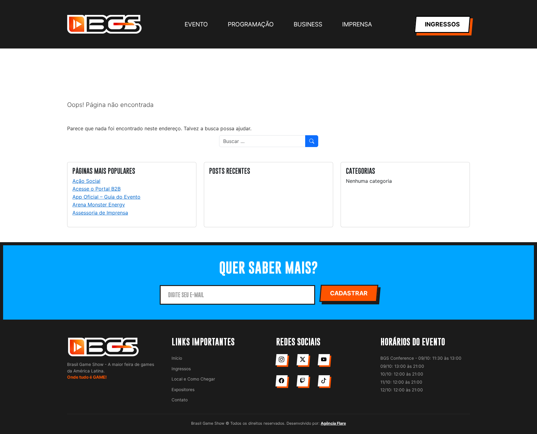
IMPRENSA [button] (357, 24)
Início (177, 358)
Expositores (183, 389)
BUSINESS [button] (308, 24)
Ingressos (181, 368)
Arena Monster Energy (98, 204)
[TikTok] (324, 380)
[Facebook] (281, 380)
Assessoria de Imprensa (100, 213)
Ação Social (86, 181)
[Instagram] (281, 359)
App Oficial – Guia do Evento (106, 197)
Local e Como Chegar (193, 378)
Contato (180, 399)
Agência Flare (333, 423)
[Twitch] (302, 380)
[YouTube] (324, 359)
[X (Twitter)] (302, 359)
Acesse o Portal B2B (96, 189)
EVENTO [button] (196, 24)
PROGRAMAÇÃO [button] (251, 24)
